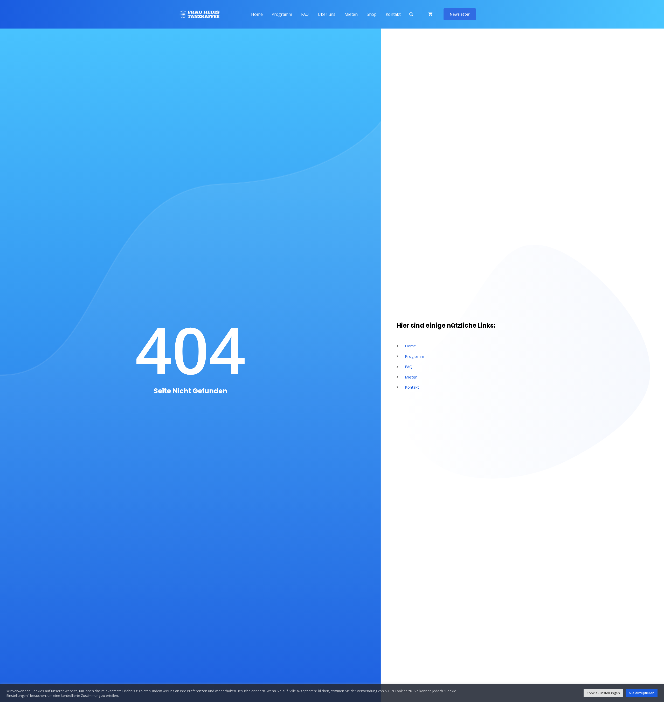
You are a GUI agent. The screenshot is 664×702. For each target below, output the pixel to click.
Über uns (326, 14)
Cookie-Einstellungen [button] (603, 693)
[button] (411, 14)
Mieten (351, 14)
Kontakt (393, 14)
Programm (282, 14)
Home (256, 14)
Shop (372, 14)
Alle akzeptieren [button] (641, 693)
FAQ (305, 14)
